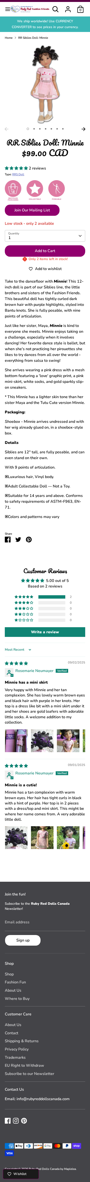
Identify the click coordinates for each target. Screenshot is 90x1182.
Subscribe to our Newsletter (29, 1073)
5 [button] (51, 129)
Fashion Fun (15, 982)
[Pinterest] (24, 1121)
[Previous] (6, 129)
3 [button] (40, 129)
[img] (16, 663)
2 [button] (34, 129)
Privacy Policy (17, 1049)
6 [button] (57, 129)
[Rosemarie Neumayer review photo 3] (68, 740)
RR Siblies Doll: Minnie (33, 38)
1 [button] (28, 129)
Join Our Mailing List (32, 210)
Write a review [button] (45, 632)
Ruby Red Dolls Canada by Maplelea (52, 1169)
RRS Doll (18, 174)
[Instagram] (16, 1121)
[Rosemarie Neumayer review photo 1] (16, 740)
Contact (11, 1033)
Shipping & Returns (22, 1041)
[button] (17, 168)
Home (8, 38)
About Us (13, 990)
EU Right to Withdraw (24, 1065)
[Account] (68, 7)
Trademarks (15, 1057)
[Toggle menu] (5, 9)
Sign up (23, 940)
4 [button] (45, 129)
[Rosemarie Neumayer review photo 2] (42, 740)
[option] (45, 84)
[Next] (83, 129)
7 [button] (63, 129)
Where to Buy (17, 998)
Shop (9, 974)
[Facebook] (8, 1121)
